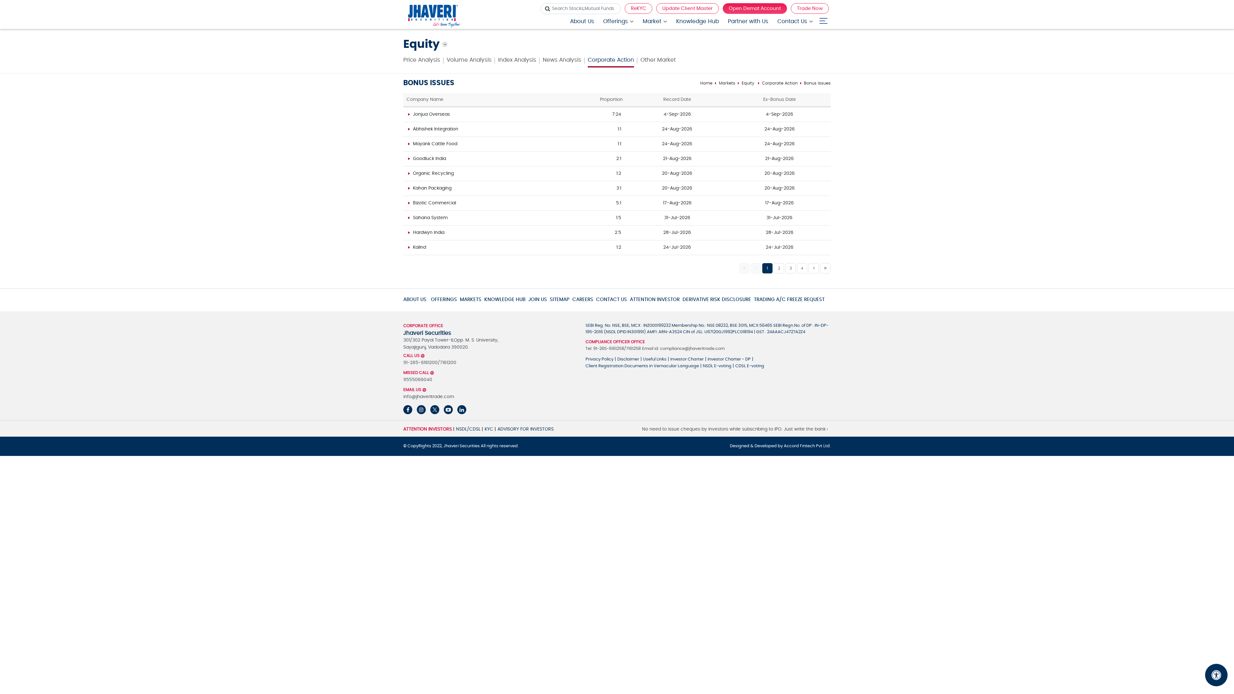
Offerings (615, 21)
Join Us (537, 299)
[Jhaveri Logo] (434, 17)
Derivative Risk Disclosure (717, 299)
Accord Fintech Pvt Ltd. (807, 446)
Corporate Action (611, 60)
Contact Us (792, 21)
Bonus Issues (817, 83)
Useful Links (654, 359)
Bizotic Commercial (434, 203)
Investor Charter (687, 359)
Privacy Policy (599, 359)
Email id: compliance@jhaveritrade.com (683, 349)
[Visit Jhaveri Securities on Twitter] (434, 409)
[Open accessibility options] (1216, 675)
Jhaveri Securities (462, 446)
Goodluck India (429, 158)
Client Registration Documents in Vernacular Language (642, 366)
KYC (489, 429)
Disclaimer (628, 359)
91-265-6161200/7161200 (429, 362)
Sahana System (430, 218)
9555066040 (417, 380)
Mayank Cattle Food (435, 144)
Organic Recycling (433, 173)
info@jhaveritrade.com (428, 397)
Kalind (419, 247)
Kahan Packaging (432, 188)
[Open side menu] (823, 19)
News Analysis (562, 60)
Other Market (658, 60)
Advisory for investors (525, 429)
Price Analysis (421, 60)
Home (706, 83)
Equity (748, 83)
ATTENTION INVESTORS (427, 429)
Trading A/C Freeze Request (789, 299)
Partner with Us (748, 21)
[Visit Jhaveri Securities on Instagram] (421, 409)
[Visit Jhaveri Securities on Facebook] (407, 409)
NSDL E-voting (717, 366)
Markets (727, 83)
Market (652, 21)
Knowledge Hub (697, 21)
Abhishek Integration (435, 129)
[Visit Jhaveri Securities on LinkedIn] (461, 409)
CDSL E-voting (749, 366)
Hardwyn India (428, 232)
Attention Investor (655, 299)
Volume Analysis (469, 60)
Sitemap (559, 299)
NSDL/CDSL (468, 429)
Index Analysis (517, 60)
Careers (582, 299)
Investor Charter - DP (729, 359)
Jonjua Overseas (431, 114)
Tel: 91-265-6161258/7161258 (613, 349)
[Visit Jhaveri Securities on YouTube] (448, 409)
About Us (582, 21)
